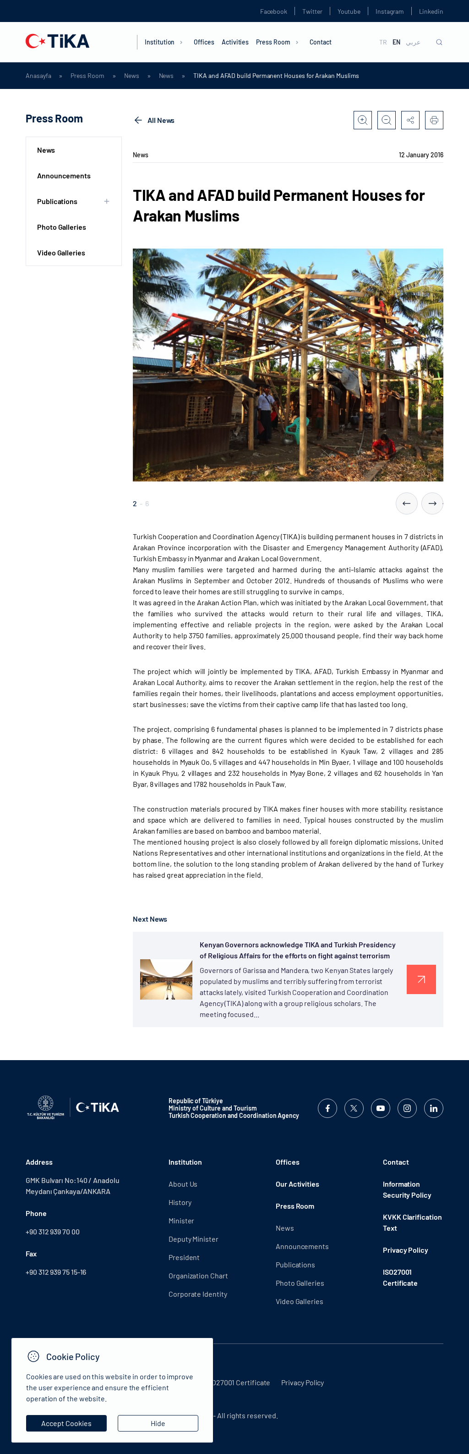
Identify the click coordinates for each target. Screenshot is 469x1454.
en (396, 42)
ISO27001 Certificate (400, 1277)
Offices (204, 42)
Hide (158, 1423)
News (131, 75)
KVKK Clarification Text (412, 1222)
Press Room (273, 42)
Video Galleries (61, 252)
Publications (295, 1264)
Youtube (349, 11)
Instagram (390, 11)
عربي (413, 42)
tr (383, 42)
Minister (181, 1220)
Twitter (312, 11)
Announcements (64, 175)
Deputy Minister (193, 1238)
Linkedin (431, 11)
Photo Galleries (61, 226)
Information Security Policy (407, 1189)
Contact (321, 42)
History (180, 1202)
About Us (183, 1183)
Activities (235, 42)
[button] (407, 503)
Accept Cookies (66, 1423)
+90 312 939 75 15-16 (56, 1271)
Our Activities (297, 1183)
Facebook (273, 11)
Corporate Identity (198, 1293)
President (184, 1257)
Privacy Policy (405, 1249)
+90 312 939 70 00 (53, 1231)
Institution (160, 42)
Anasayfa (38, 75)
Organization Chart (198, 1275)
